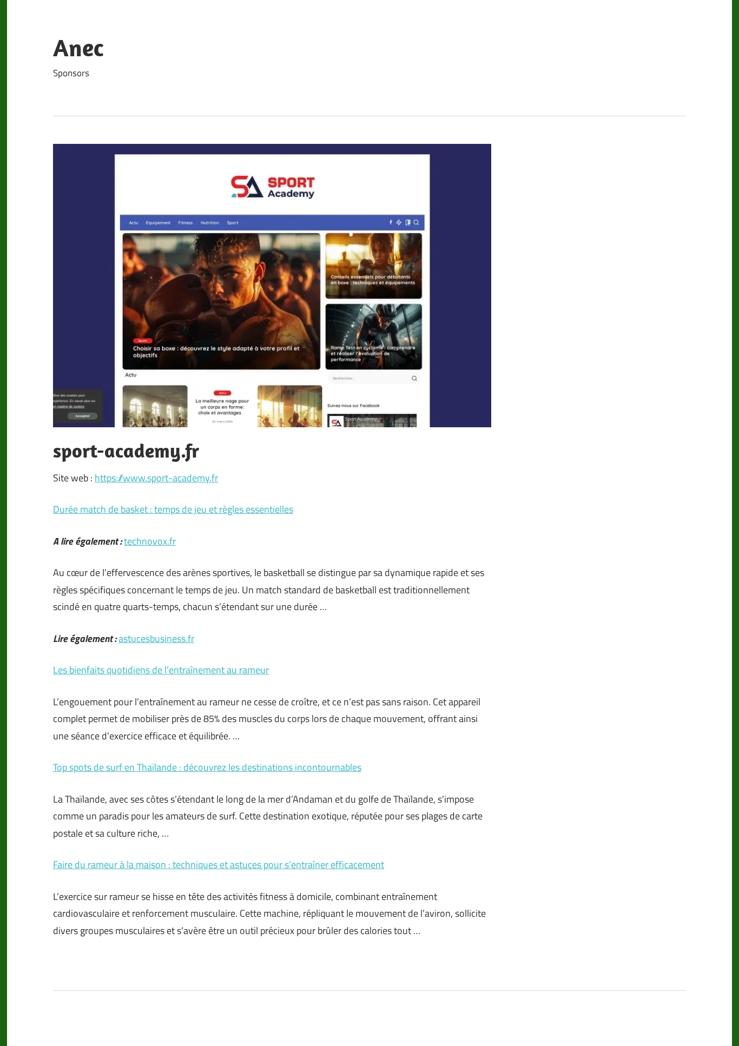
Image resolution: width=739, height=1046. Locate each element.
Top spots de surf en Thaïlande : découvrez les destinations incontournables (207, 767)
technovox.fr (150, 541)
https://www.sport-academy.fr (156, 478)
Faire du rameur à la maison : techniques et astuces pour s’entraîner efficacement (218, 864)
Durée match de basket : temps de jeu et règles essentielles (173, 509)
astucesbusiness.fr (156, 638)
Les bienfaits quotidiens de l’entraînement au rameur (161, 670)
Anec (78, 47)
